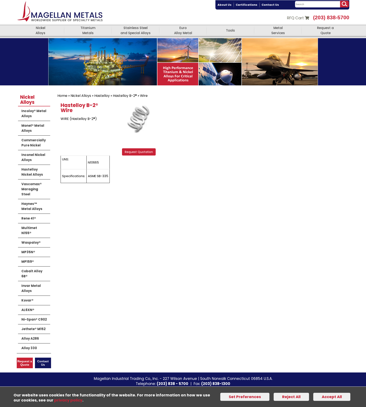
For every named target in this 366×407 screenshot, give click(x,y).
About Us (225, 5)
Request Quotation (139, 152)
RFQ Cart (296, 18)
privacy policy (68, 400)
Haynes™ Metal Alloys (31, 206)
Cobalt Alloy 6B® (31, 273)
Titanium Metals (88, 30)
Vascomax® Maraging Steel (31, 189)
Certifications (246, 5)
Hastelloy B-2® (125, 95)
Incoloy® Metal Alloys (33, 113)
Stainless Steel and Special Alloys (136, 30)
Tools (230, 30)
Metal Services (278, 30)
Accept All (332, 396)
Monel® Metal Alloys (32, 128)
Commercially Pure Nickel (33, 142)
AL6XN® (27, 310)
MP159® (27, 261)
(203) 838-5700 (331, 17)
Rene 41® (28, 218)
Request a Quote (325, 30)
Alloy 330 (29, 348)
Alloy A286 (30, 338)
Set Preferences (245, 396)
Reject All (291, 396)
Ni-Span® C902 (34, 319)
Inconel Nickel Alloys (33, 157)
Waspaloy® (31, 242)
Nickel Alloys (40, 30)
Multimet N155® (29, 230)
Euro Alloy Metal (183, 30)
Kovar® (27, 300)
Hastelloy (102, 95)
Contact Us (270, 5)
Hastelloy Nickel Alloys (32, 172)
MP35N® (28, 252)
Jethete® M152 (33, 329)
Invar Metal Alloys (31, 288)
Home (62, 95)
